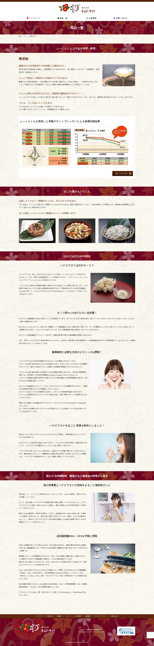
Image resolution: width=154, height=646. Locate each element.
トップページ (39, 616)
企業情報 (87, 616)
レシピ (67, 616)
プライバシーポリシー (100, 616)
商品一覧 (49, 616)
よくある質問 (77, 616)
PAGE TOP (148, 625)
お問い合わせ (114, 616)
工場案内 (58, 616)
